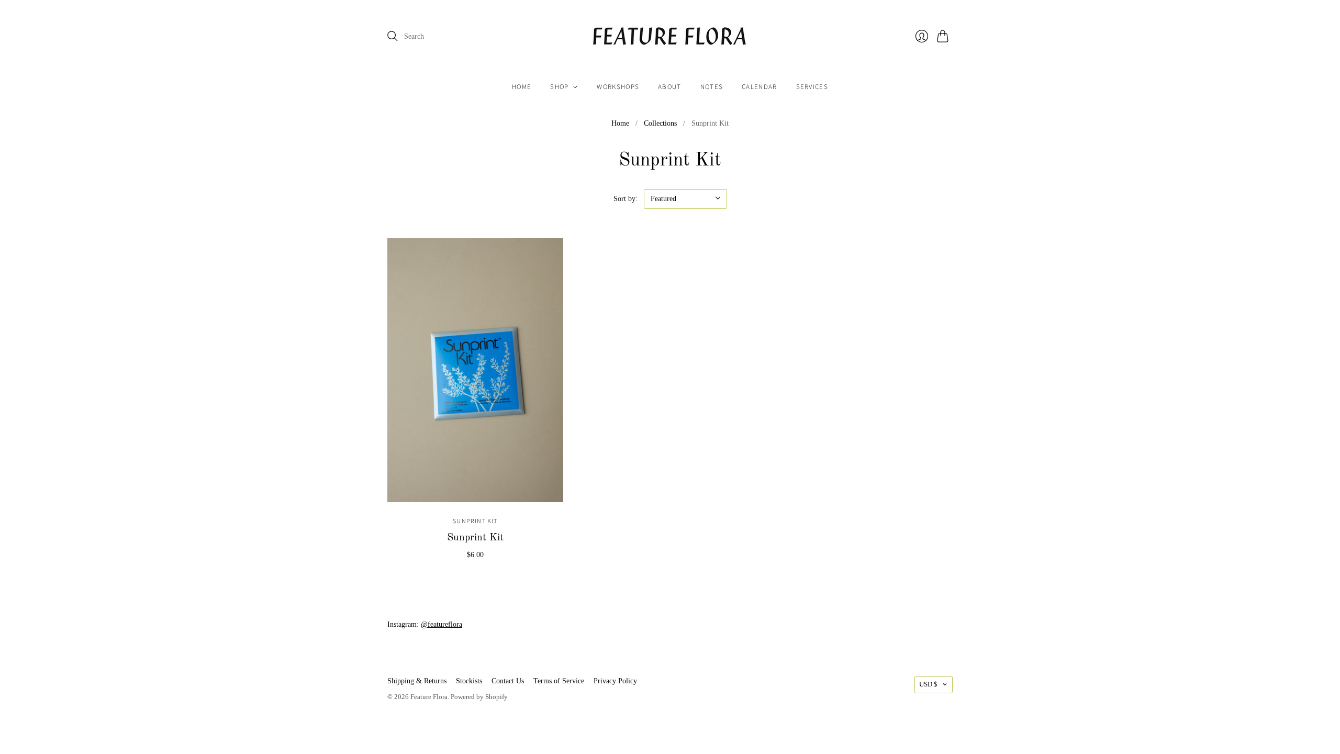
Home (521, 87)
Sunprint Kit (475, 521)
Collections (660, 123)
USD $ (928, 684)
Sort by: (625, 199)
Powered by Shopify (479, 697)
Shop (559, 87)
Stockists (469, 681)
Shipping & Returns (416, 681)
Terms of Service (558, 681)
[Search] (392, 36)
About (670, 87)
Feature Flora (429, 697)
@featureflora (441, 624)
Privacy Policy (615, 681)
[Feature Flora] (670, 36)
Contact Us (508, 681)
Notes (711, 87)
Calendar (759, 87)
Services (812, 87)
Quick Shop (475, 490)
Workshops (618, 87)
